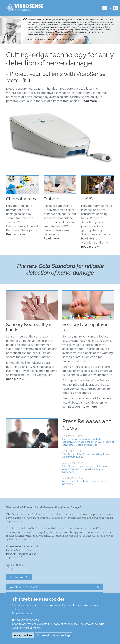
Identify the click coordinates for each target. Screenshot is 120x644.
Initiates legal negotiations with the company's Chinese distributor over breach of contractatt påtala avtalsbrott (88, 442)
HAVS (87, 198)
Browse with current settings (53, 635)
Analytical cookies (27, 620)
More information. (23, 613)
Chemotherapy (21, 198)
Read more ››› (90, 246)
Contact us (16, 577)
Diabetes (53, 198)
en (115, 8)
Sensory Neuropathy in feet (85, 327)
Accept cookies (23, 635)
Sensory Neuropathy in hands (29, 327)
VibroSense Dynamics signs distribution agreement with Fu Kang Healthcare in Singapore (84, 469)
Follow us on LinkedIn (25, 587)
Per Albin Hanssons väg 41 (21, 553)
